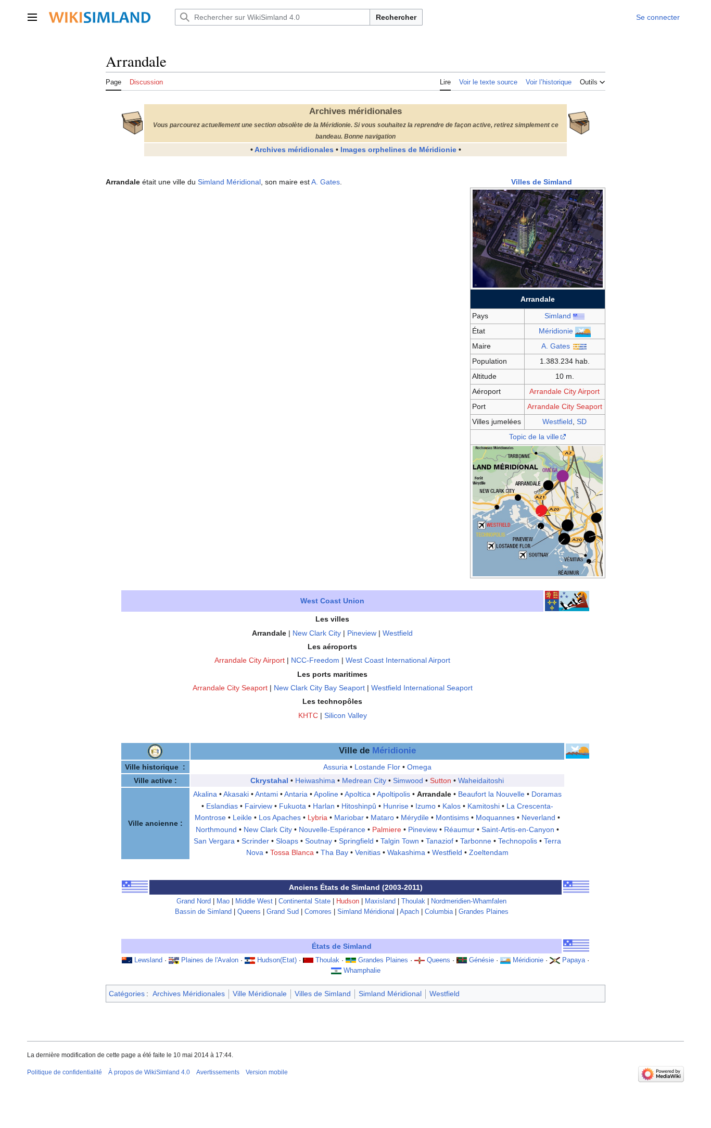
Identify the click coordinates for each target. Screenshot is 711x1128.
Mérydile (415, 817)
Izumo (425, 806)
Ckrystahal (269, 780)
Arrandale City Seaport (564, 406)
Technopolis (517, 841)
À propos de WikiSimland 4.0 (149, 1072)
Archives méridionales (294, 149)
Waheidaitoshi (481, 780)
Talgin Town (399, 841)
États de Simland (342, 946)
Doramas (546, 794)
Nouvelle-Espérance (332, 829)
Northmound (216, 829)
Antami (266, 794)
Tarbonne (475, 841)
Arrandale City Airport (564, 391)
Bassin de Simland (203, 911)
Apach (409, 911)
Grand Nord (193, 901)
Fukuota (292, 806)
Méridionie (556, 331)
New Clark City (317, 633)
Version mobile (267, 1072)
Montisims (452, 817)
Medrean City (364, 780)
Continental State (304, 901)
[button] (32, 17)
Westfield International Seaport (422, 688)
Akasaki (236, 794)
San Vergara (214, 841)
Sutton (440, 780)
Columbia (439, 911)
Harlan (324, 806)
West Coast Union (332, 601)
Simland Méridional (229, 182)
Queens (249, 911)
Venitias (367, 852)
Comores (318, 911)
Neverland (538, 817)
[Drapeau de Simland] (135, 887)
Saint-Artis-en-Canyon (517, 829)
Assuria (335, 767)
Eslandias (222, 806)
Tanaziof (439, 841)
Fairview (258, 806)
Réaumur (459, 829)
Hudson (347, 901)
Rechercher (396, 17)
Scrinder (255, 841)
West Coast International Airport (398, 660)
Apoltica (358, 794)
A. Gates (555, 346)
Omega (419, 767)
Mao (223, 901)
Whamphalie (362, 970)
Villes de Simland (541, 182)
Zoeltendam (489, 852)
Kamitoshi (483, 806)
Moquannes (495, 817)
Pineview (361, 633)
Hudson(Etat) (277, 960)
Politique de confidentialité (64, 1072)
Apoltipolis (393, 794)
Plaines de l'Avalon (209, 960)
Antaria (296, 794)
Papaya (573, 960)
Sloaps (287, 841)
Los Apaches (280, 817)
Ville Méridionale (260, 993)
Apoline (326, 794)
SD (582, 421)
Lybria (317, 817)
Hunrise (396, 806)
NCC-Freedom (315, 660)
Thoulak (413, 901)
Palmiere (386, 829)
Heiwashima (315, 780)
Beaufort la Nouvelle (491, 794)
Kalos (451, 806)
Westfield (557, 421)
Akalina (205, 794)
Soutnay (318, 841)
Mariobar (349, 817)
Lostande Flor (377, 767)
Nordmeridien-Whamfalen (468, 901)
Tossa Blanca (292, 852)
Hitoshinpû (358, 806)
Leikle (242, 817)
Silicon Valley (345, 715)
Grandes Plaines (484, 911)
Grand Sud (282, 911)
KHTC (308, 715)
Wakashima (406, 852)
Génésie (481, 960)
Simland (557, 316)
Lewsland (148, 960)
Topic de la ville (534, 436)
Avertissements (217, 1072)
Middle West (254, 901)
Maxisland (380, 901)
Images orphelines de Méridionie (398, 149)
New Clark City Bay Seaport (319, 688)
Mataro (382, 817)
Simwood (408, 780)
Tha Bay (334, 852)
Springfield (356, 841)
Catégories (127, 993)
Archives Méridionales (189, 993)
